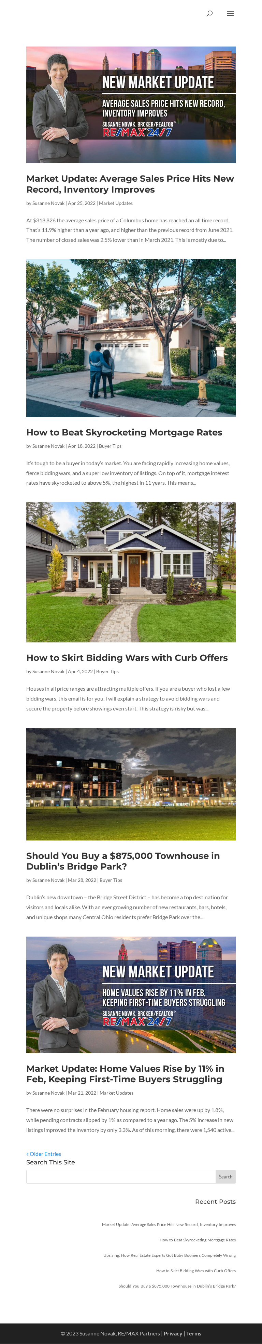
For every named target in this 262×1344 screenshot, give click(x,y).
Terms (193, 1333)
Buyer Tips (110, 446)
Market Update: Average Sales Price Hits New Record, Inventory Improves (130, 184)
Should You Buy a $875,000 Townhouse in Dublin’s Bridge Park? (123, 861)
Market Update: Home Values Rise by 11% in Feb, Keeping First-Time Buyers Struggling (125, 1074)
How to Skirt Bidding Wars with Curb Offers (127, 657)
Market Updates (116, 203)
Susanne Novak (48, 203)
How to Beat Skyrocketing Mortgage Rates (124, 432)
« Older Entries (43, 1153)
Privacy (173, 1333)
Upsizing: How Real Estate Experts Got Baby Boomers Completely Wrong (169, 1255)
